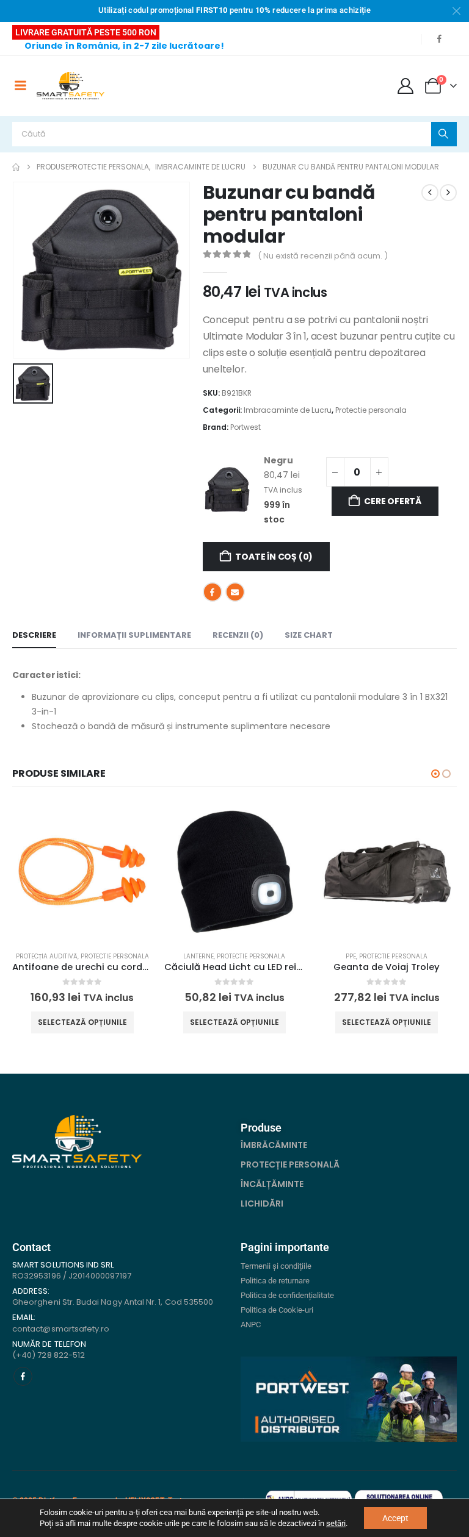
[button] (435, 773)
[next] (448, 192)
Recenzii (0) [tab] (238, 635)
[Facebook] (439, 38)
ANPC (251, 1324)
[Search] (444, 134)
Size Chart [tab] (309, 635)
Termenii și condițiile (276, 1266)
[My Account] (405, 86)
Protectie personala (371, 410)
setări (336, 1523)
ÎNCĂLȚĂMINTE (272, 1184)
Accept (395, 1518)
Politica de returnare (275, 1280)
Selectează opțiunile (82, 1022)
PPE (351, 956)
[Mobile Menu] (20, 85)
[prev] (429, 192)
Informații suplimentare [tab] (134, 635)
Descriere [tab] (34, 635)
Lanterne (198, 956)
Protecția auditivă (47, 956)
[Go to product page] (82, 871)
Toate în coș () (274, 557)
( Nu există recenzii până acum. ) (323, 256)
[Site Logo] (70, 85)
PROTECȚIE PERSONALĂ (290, 1164)
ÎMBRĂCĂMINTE (274, 1145)
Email (235, 592)
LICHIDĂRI (262, 1203)
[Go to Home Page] (16, 167)
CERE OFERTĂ (392, 501)
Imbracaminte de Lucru (288, 410)
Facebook (212, 592)
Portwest (245, 427)
